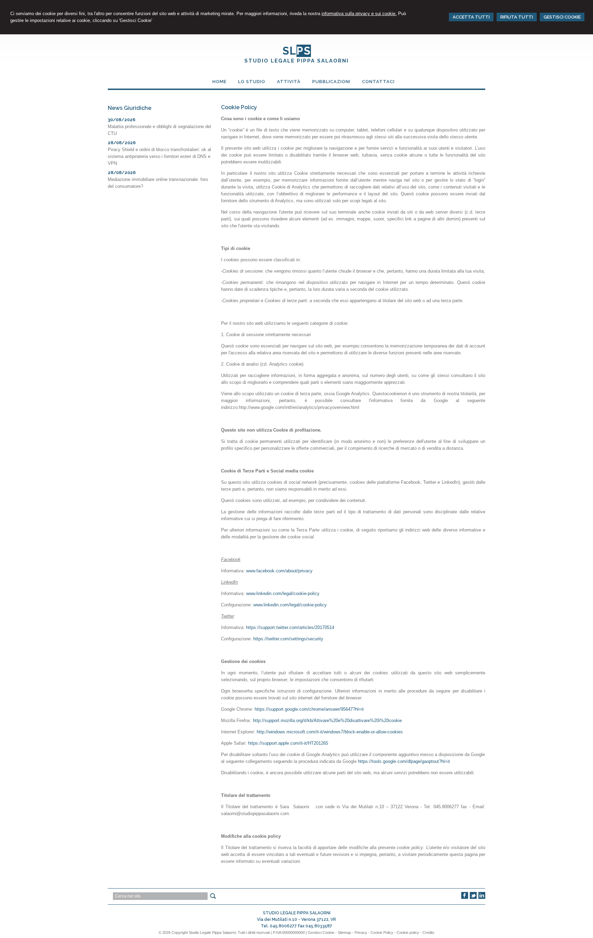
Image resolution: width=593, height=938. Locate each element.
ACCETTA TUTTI (471, 17)
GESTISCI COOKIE (562, 17)
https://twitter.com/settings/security (288, 638)
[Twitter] (473, 897)
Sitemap (344, 932)
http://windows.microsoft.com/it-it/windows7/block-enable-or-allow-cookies (330, 731)
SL (296, 51)
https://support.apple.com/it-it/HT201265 (288, 743)
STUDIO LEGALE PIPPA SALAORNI (296, 61)
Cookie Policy (382, 932)
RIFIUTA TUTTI (516, 17)
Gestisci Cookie (321, 932)
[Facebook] (464, 897)
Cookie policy (408, 932)
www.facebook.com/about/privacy (279, 570)
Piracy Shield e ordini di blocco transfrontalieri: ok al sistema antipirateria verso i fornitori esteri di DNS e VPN (159, 156)
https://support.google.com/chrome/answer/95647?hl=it (309, 709)
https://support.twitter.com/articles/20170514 (290, 627)
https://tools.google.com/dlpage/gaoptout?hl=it (404, 761)
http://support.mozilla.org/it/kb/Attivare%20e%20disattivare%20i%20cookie (327, 720)
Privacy (360, 932)
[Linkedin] (481, 897)
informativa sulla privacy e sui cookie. (359, 13)
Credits (428, 932)
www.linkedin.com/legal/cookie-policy (282, 593)
